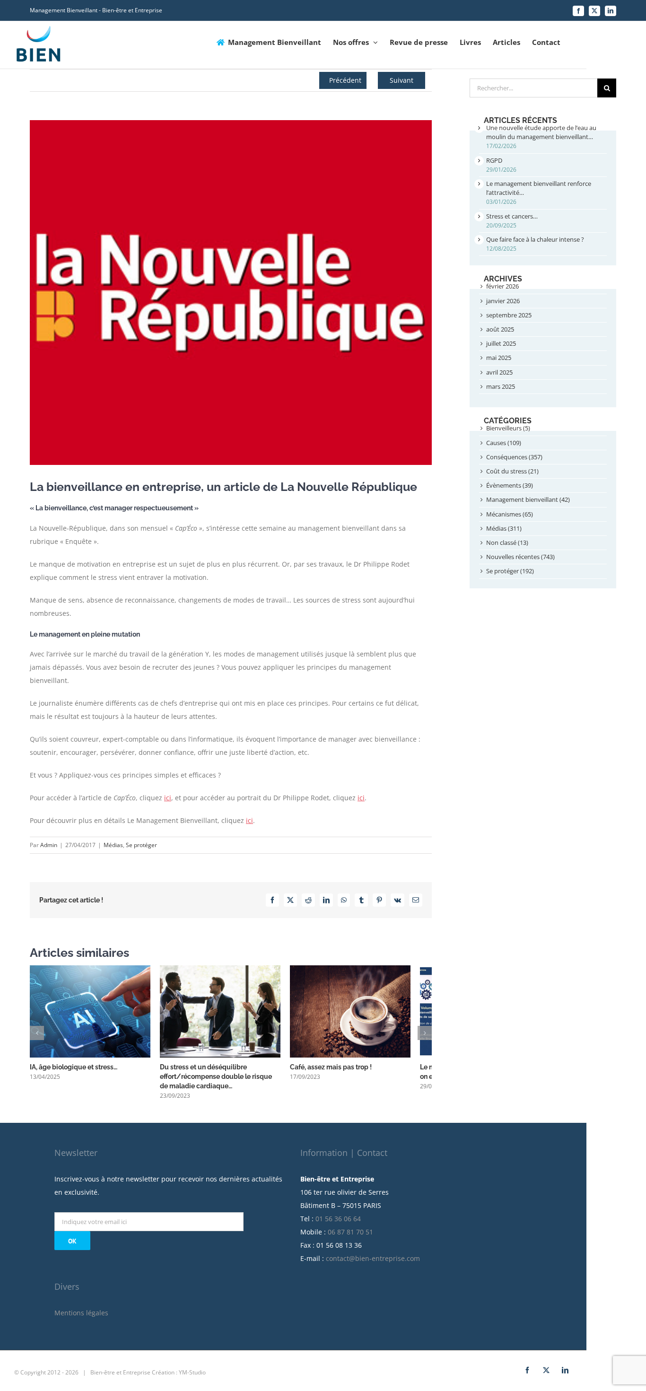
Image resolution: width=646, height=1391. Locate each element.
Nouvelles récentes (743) (520, 556)
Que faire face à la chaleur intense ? (535, 239)
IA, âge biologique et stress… (73, 1072)
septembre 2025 (509, 315)
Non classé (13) (507, 542)
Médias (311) (504, 528)
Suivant (401, 80)
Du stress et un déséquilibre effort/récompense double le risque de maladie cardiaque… (227, 1081)
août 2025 (500, 329)
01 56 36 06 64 (338, 1223)
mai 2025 (498, 357)
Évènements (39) (509, 485)
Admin (48, 845)
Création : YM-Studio (179, 1378)
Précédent (345, 80)
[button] (37, 1035)
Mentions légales (81, 1317)
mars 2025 (500, 386)
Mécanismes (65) (509, 514)
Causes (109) (503, 442)
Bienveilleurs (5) (508, 428)
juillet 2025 (501, 343)
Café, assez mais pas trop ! (345, 1072)
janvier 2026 (503, 301)
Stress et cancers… (512, 216)
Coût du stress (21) (512, 471)
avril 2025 (499, 372)
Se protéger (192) (510, 571)
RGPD (494, 160)
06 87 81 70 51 (350, 1237)
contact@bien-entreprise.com (373, 1263)
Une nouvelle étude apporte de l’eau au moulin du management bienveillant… (541, 132)
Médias (113, 845)
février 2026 (502, 286)
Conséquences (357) (514, 457)
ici (167, 797)
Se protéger (141, 845)
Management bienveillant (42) (528, 499)
